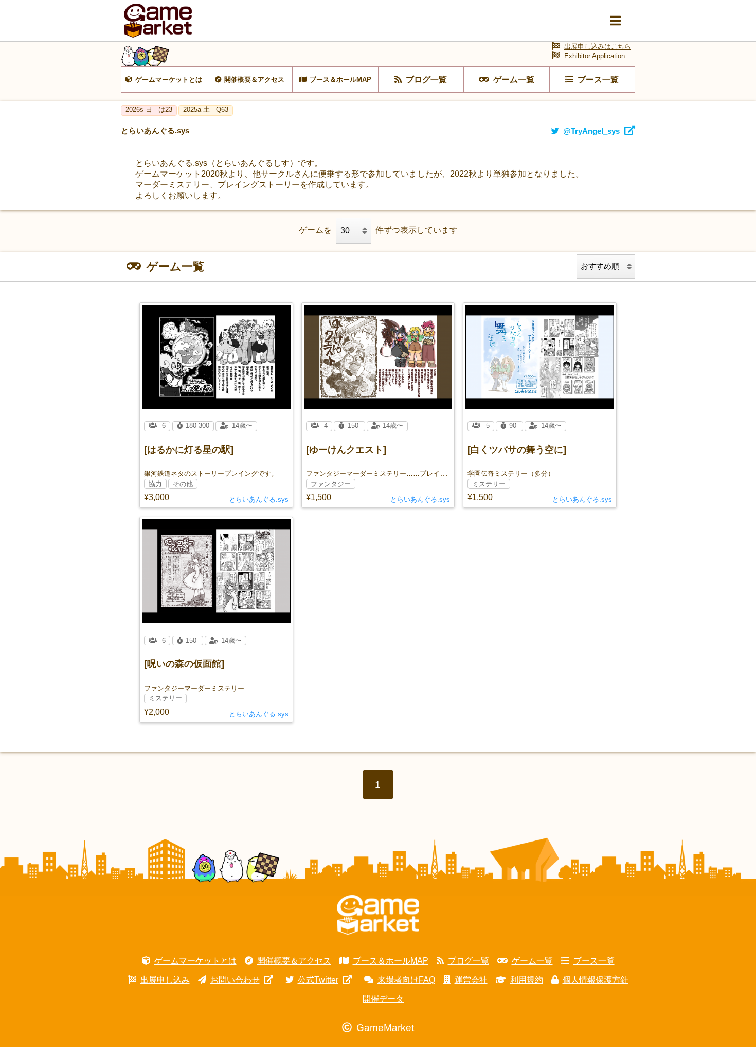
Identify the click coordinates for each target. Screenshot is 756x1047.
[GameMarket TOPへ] (378, 915)
